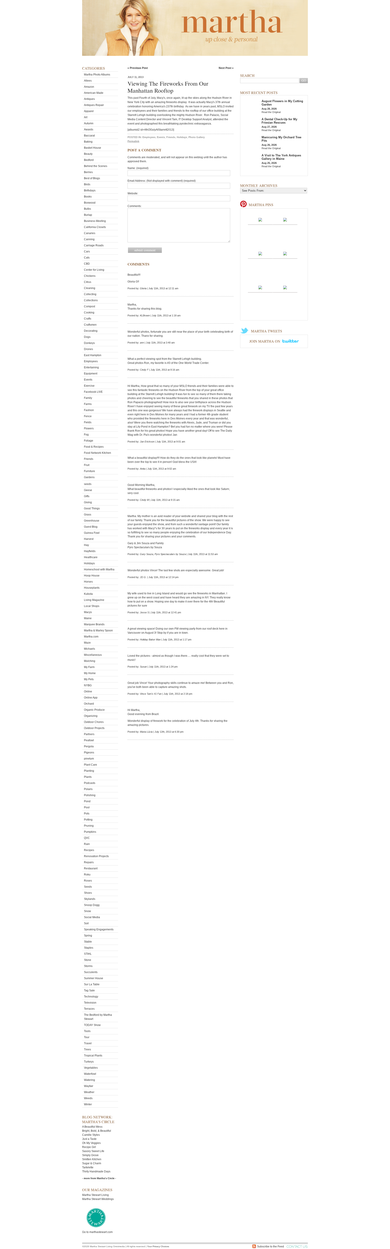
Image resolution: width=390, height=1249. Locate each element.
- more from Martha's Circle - (99, 1178)
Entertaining (91, 367)
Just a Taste (89, 1139)
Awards (88, 129)
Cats (87, 257)
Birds (87, 184)
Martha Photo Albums (97, 74)
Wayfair (88, 1086)
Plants (88, 777)
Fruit (86, 465)
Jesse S (144, 612)
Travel (88, 1043)
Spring (88, 935)
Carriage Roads (94, 245)
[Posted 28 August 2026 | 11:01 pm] (285, 253)
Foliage (88, 440)
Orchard (89, 703)
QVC (87, 838)
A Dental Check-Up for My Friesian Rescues (279, 121)
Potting (88, 819)
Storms (88, 966)
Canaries (89, 233)
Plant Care (90, 764)
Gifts (86, 496)
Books (88, 196)
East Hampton (92, 355)
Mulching (89, 661)
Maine (88, 618)
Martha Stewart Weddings (98, 1199)
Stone (87, 960)
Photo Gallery (196, 137)
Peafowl (89, 740)
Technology (91, 996)
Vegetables (91, 1067)
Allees (88, 80)
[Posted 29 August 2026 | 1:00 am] (285, 219)
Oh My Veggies (91, 1143)
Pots (86, 813)
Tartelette (87, 1167)
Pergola (89, 746)
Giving (88, 502)
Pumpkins (90, 831)
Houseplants (92, 587)
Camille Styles (91, 1134)
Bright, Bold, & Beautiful (96, 1130)
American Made (93, 92)
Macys (88, 612)
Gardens (89, 477)
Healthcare (91, 557)
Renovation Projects (96, 856)
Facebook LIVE (93, 391)
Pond (87, 801)
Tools (87, 1031)
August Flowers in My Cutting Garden (282, 102)
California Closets (95, 227)
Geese (88, 490)
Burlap (88, 214)
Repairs (89, 862)
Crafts (87, 318)
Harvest (88, 539)
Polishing (89, 795)
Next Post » (226, 68)
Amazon (89, 86)
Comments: (135, 206)
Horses (88, 581)
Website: (133, 193)
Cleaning (89, 288)
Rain (87, 844)
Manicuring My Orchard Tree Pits (281, 139)
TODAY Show (92, 1025)
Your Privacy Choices (158, 1246)
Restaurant (91, 868)
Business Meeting (95, 221)
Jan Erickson (147, 441)
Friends (88, 459)
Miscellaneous (93, 654)
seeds (87, 484)
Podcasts (89, 783)
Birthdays (89, 190)
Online (88, 691)
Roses (88, 880)
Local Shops (91, 606)
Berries (88, 172)
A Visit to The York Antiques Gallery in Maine (281, 157)
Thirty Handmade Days (96, 1171)
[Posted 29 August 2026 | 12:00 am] (260, 253)
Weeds (88, 1098)
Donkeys (89, 343)
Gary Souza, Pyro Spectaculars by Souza (163, 554)
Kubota (88, 593)
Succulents (91, 972)
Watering (89, 1080)
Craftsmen (90, 324)
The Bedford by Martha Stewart (98, 1017)
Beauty (88, 153)
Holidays (89, 563)
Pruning (89, 825)
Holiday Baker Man (150, 639)
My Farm (89, 667)
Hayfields (89, 551)
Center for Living (94, 269)
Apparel (89, 111)
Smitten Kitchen (91, 1159)
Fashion (89, 410)
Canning (89, 239)
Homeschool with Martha (99, 569)
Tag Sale (89, 990)
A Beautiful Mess (92, 1126)
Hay (86, 545)
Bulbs (87, 208)
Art (85, 117)
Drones (88, 349)
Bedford (89, 160)
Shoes (88, 892)
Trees (87, 1049)
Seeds (88, 886)
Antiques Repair (94, 105)
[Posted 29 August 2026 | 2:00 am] (260, 219)
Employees (91, 361)
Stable (88, 941)
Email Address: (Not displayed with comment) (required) (162, 180)
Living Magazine (94, 600)
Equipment (90, 373)
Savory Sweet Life (93, 1151)
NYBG (88, 685)
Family (88, 398)
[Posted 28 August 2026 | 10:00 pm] (260, 287)
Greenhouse (91, 520)
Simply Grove (90, 1155)
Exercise (89, 385)
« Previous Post (138, 68)
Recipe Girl (89, 1147)
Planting (89, 770)
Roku (87, 874)
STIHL (88, 953)
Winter (88, 1104)
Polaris (88, 789)
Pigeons (89, 752)
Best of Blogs (92, 178)
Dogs (87, 337)
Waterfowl (90, 1073)
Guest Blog (91, 526)
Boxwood (89, 202)
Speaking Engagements (99, 929)
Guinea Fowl (92, 532)
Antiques (89, 99)
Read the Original (271, 112)
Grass (87, 514)
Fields (87, 422)
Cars (87, 251)
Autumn (88, 123)
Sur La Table (92, 984)
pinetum (89, 758)
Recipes (89, 850)
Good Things (92, 508)
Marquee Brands (94, 624)
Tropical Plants (93, 1055)
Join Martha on (265, 341)
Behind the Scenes (95, 166)
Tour (86, 1037)
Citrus (87, 282)
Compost (89, 306)
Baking (88, 141)
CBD (87, 263)
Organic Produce (94, 709)
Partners (89, 734)
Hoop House (92, 575)
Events (88, 379)
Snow (87, 911)
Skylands (89, 899)
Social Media (92, 917)
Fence (88, 416)
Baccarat (89, 135)
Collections (91, 300)
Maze (87, 642)
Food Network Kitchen (97, 452)
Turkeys (89, 1061)
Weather (89, 1092)
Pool (87, 807)
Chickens (89, 276)
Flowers (89, 428)
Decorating (91, 330)
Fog (86, 434)
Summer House (93, 978)
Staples (88, 947)
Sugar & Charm (91, 1163)
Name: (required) (138, 168)
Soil (86, 923)
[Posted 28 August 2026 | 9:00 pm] (285, 287)
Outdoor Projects (94, 728)
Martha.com (91, 636)
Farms (88, 404)
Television (90, 1002)
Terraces (89, 1008)
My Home (90, 673)
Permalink (133, 141)
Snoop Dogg (92, 905)
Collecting (90, 294)
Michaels (89, 648)
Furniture (89, 471)
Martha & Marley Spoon (98, 630)
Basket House (92, 147)
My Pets (89, 679)
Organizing (91, 715)
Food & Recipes (94, 446)
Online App (91, 697)
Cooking (89, 312)
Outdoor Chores (94, 722)
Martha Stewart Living (95, 1195)
